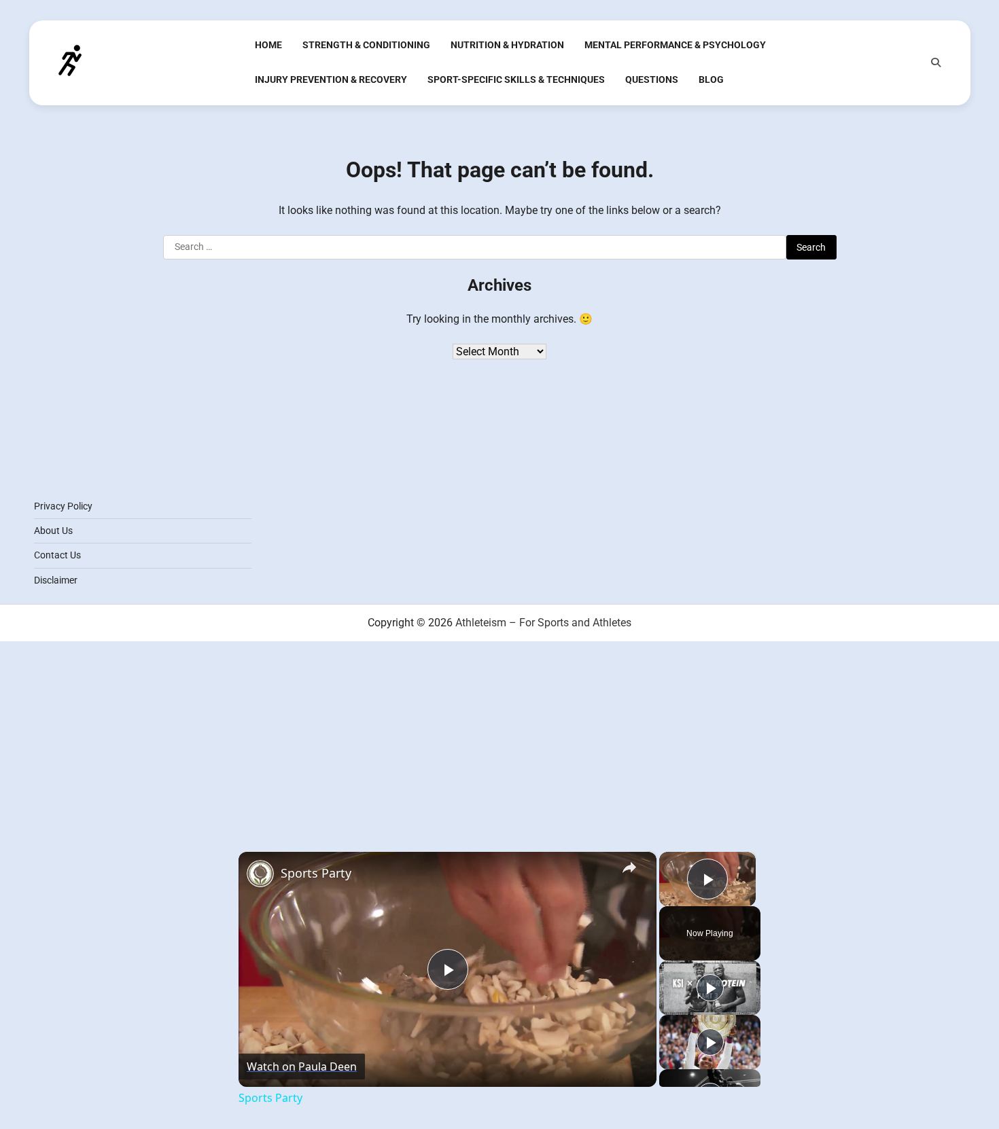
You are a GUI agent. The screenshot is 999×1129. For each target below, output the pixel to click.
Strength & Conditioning (366, 44)
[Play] (710, 987)
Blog (711, 79)
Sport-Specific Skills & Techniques (516, 79)
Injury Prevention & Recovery (331, 79)
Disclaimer (55, 580)
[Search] (936, 62)
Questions (651, 79)
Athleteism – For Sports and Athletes (543, 622)
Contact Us (57, 555)
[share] (629, 867)
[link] (260, 873)
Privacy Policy (63, 506)
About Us (53, 530)
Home (268, 44)
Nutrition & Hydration (507, 44)
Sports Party (316, 873)
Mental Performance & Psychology (675, 44)
